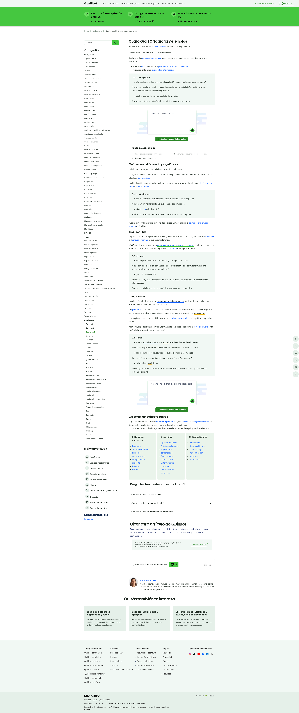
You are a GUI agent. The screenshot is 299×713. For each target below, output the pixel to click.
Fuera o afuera (90, 169)
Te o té (88, 419)
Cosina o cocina (90, 122)
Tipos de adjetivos (169, 442)
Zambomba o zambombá (95, 439)
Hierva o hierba (90, 193)
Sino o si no (88, 276)
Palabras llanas (92, 395)
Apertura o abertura (92, 94)
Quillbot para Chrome (93, 653)
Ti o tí (88, 423)
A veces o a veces (91, 63)
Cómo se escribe (90, 138)
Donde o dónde (92, 344)
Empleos (166, 661)
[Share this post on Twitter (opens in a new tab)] (296, 346)
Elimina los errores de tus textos (171, 139)
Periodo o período (91, 245)
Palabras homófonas (94, 391)
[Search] (115, 42)
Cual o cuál (90, 332)
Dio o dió (89, 336)
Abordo (87, 71)
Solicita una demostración (121, 669)
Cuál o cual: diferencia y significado (148, 154)
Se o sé (88, 411)
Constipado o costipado (93, 134)
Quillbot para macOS (93, 678)
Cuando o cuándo (91, 142)
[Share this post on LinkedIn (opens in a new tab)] (296, 353)
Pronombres (137, 446)
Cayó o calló (89, 126)
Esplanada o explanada (93, 166)
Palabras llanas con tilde (95, 399)
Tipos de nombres (140, 449)
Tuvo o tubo (89, 300)
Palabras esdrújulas (93, 383)
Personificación (196, 453)
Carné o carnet (90, 114)
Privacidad (167, 657)
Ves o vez (87, 308)
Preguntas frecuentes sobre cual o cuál (191, 154)
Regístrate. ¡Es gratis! (265, 3)
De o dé (87, 146)
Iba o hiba (88, 209)
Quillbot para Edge (92, 657)
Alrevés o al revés (91, 82)
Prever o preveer (90, 253)
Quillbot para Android (93, 665)
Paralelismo (195, 442)
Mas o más (90, 367)
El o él (88, 348)
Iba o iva (87, 205)
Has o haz (88, 189)
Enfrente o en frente (92, 158)
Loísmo (135, 466)
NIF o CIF (87, 233)
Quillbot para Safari (92, 661)
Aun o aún (90, 324)
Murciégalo (88, 229)
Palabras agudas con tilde (96, 379)
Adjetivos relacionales (170, 446)
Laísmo (135, 469)
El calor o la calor (91, 150)
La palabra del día (96, 515)
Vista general (89, 55)
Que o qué (90, 403)
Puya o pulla (89, 257)
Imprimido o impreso (92, 213)
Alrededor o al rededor (93, 78)
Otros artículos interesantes (145, 158)
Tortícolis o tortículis (92, 296)
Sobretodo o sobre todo (93, 280)
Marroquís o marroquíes (93, 225)
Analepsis (194, 456)
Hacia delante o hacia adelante (96, 177)
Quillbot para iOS (91, 669)
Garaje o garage (90, 173)
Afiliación (114, 665)
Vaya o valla (88, 304)
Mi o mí (89, 371)
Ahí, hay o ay (89, 86)
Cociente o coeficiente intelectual (97, 130)
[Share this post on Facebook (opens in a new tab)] (296, 339)
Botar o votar (89, 106)
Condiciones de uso (111, 703)
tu (145, 209)
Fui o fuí (89, 355)
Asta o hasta (89, 98)
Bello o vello (89, 102)
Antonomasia (195, 459)
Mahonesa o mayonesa (93, 221)
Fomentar (88, 519)
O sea (86, 237)
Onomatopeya (196, 449)
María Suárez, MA (161, 47)
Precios (113, 657)
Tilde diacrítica (92, 427)
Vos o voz (87, 312)
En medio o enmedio (92, 154)
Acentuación (89, 320)
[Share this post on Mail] (296, 367)
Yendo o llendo (90, 316)
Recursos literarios (198, 446)
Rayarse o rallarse (91, 260)
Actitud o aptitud (91, 75)
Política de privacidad (92, 703)
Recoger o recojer (91, 268)
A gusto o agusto (90, 59)
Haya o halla (89, 185)
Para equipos (116, 661)
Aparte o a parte (90, 90)
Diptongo (89, 340)
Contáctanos (168, 669)
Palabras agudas (92, 375)
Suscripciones (116, 653)
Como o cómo (91, 328)
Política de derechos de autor (133, 703)
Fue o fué (89, 351)
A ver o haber (89, 67)
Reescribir (88, 264)
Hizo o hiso (88, 197)
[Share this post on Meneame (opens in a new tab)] (296, 374)
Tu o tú (88, 435)
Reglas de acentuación (95, 407)
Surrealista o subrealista (93, 284)
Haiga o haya (89, 181)
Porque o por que (91, 249)
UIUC (212, 696)
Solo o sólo (90, 415)
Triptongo (90, 431)
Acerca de (167, 653)
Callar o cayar (89, 110)
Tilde (86, 292)
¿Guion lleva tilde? (93, 359)
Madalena (88, 217)
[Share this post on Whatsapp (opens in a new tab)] (296, 360)
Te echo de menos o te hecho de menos (99, 288)
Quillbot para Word (92, 682)
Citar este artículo (199, 544)
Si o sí (86, 272)
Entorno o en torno (91, 162)
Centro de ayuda (170, 665)
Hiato (88, 363)
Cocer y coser (89, 118)
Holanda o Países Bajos (93, 201)
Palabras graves (90, 241)
